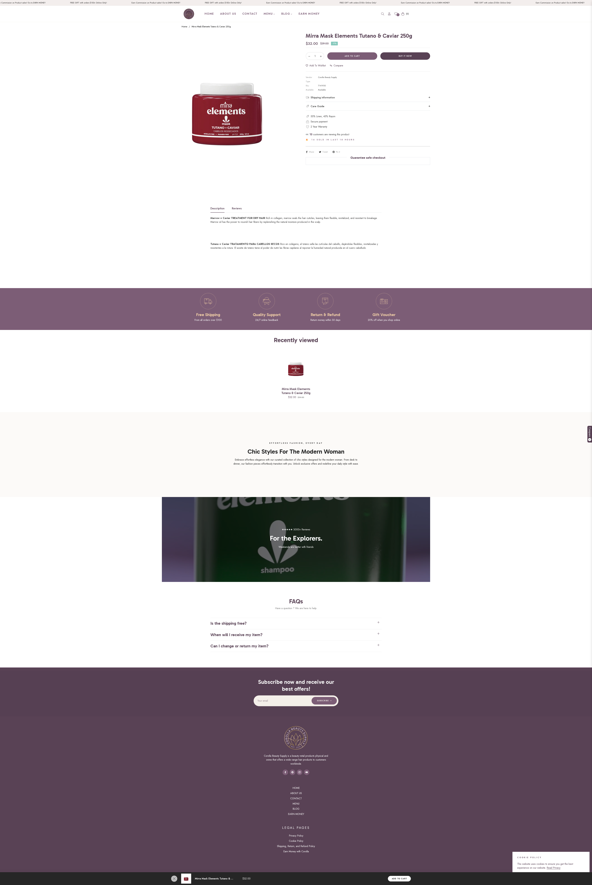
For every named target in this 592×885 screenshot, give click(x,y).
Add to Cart (399, 878)
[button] (382, 14)
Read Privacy (553, 868)
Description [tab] (217, 208)
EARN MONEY (296, 814)
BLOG (296, 809)
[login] (389, 14)
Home (184, 26)
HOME (296, 788)
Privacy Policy (296, 835)
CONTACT (296, 798)
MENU (296, 803)
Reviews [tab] (237, 208)
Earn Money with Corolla (296, 851)
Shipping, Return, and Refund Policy (296, 846)
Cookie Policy (296, 841)
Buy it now (405, 56)
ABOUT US (296, 793)
